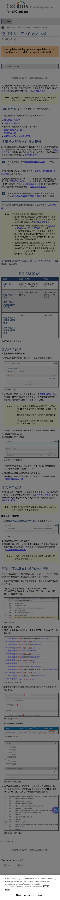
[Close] (55, 879)
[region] (30, 887)
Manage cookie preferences (29, 895)
